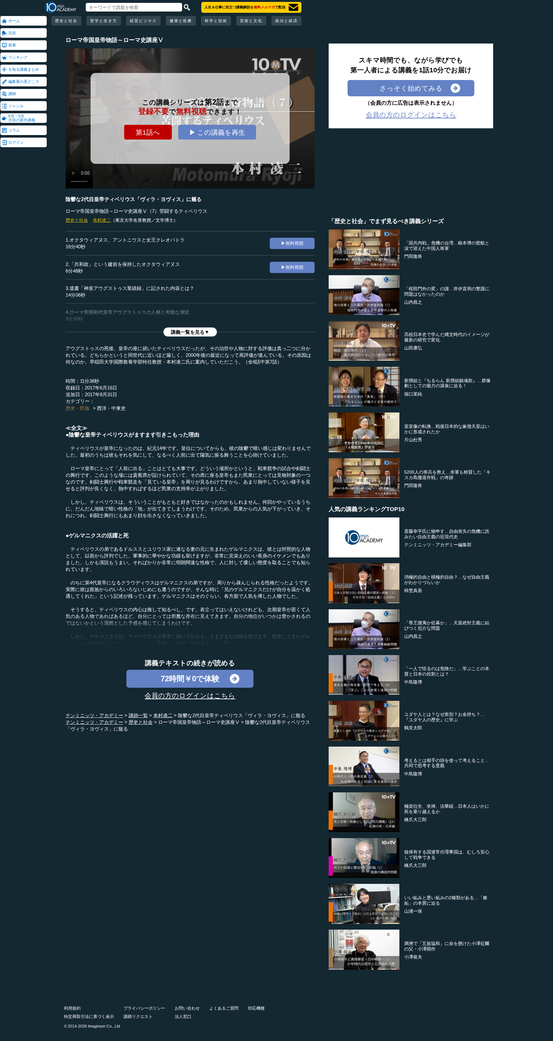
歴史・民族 (78, 408)
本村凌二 (102, 220)
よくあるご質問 (223, 1008)
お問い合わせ (187, 1008)
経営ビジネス (143, 21)
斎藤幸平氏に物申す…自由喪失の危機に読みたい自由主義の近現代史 (446, 534)
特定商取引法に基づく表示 (89, 1016)
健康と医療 (181, 21)
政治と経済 (286, 21)
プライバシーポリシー (144, 1008)
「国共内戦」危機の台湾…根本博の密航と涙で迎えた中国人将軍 (446, 245)
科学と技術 (216, 21)
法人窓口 (183, 1016)
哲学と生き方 (103, 21)
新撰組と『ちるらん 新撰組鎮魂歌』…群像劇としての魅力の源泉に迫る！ (447, 383)
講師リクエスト (138, 1016)
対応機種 (256, 1008)
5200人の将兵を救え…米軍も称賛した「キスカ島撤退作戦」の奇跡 (447, 474)
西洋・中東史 (111, 408)
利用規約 (72, 1008)
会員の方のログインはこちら (190, 695)
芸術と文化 (251, 21)
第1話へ (148, 132)
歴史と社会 (66, 21)
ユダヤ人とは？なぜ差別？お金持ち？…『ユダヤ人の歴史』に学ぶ (444, 717)
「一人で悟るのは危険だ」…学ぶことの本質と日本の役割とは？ (446, 671)
